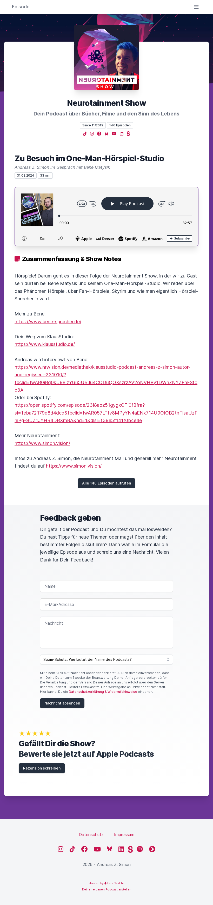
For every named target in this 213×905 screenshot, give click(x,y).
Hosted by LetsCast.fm (106, 883)
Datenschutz (91, 834)
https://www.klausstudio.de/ (45, 344)
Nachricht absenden (62, 703)
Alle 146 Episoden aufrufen (106, 483)
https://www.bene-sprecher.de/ (48, 321)
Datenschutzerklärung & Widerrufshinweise (103, 692)
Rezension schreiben (42, 768)
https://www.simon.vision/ (42, 443)
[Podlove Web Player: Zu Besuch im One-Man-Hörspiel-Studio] (106, 216)
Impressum (124, 834)
